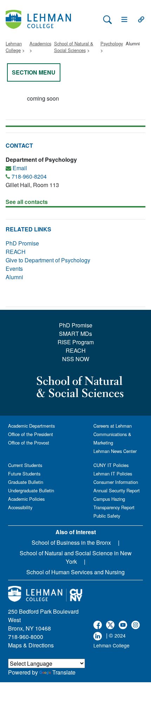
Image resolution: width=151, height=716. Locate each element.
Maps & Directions (31, 645)
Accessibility (20, 507)
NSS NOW (75, 359)
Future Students (24, 473)
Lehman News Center (115, 451)
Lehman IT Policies (112, 473)
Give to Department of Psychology (48, 260)
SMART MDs (75, 334)
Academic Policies (26, 499)
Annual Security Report (116, 490)
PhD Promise (22, 243)
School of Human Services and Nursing (75, 572)
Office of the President (30, 434)
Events (14, 268)
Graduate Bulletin (25, 482)
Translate (64, 672)
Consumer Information (115, 482)
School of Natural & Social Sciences (73, 46)
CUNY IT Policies (111, 465)
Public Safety (106, 515)
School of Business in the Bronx (71, 542)
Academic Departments (31, 425)
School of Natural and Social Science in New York (76, 557)
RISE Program (76, 342)
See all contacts (27, 202)
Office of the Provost (28, 442)
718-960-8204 (29, 176)
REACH (16, 252)
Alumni (14, 277)
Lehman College (14, 46)
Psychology (111, 43)
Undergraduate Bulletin (31, 490)
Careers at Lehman (112, 425)
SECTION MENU (33, 72)
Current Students (25, 465)
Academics (40, 43)
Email (20, 168)
